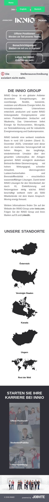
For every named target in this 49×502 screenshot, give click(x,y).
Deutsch (37, 9)
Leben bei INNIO (24, 58)
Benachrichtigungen (24, 47)
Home (10, 3)
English (23, 9)
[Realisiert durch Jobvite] (33, 497)
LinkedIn (26, 215)
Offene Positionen (25, 35)
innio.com (39, 208)
